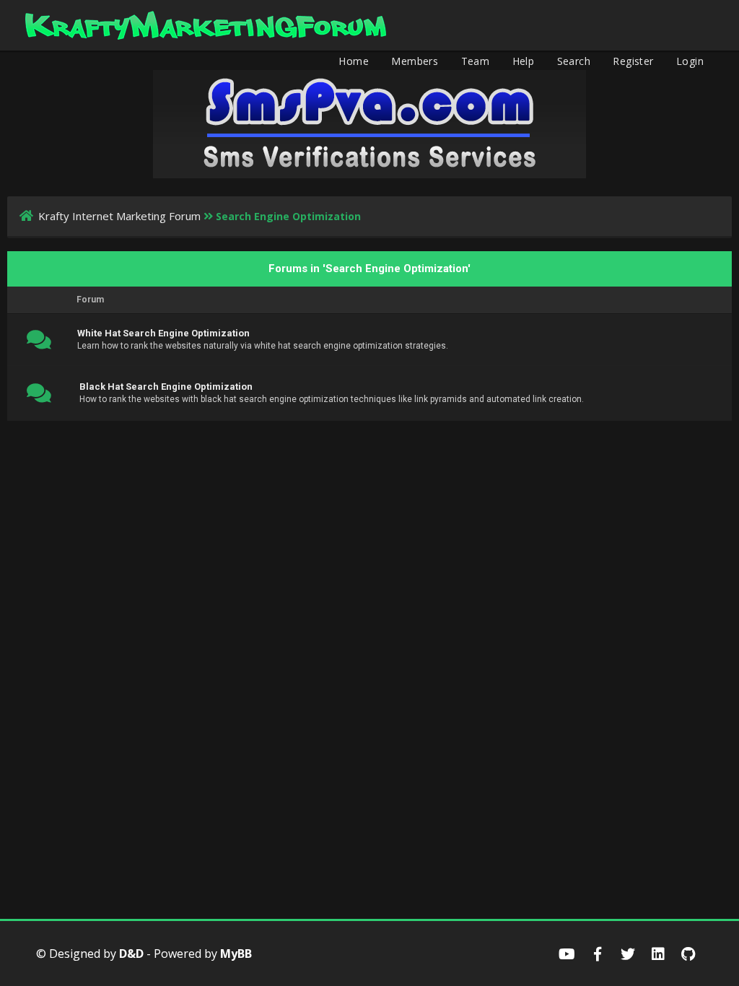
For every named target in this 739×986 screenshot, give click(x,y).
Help (523, 61)
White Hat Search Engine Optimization (163, 333)
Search (573, 61)
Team (475, 61)
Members (414, 61)
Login (690, 61)
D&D (131, 953)
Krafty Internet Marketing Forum (119, 216)
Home (353, 61)
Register (633, 61)
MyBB (236, 953)
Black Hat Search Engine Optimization (166, 386)
